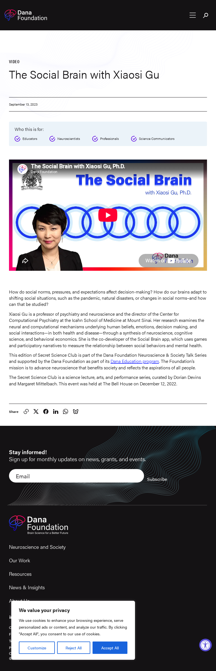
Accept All (110, 647)
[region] (73, 630)
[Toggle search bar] (206, 15)
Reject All (74, 647)
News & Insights (27, 587)
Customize (37, 647)
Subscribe (157, 479)
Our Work (19, 560)
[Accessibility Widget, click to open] (205, 645)
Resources (20, 573)
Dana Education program (135, 361)
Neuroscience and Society (37, 546)
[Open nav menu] (193, 15)
